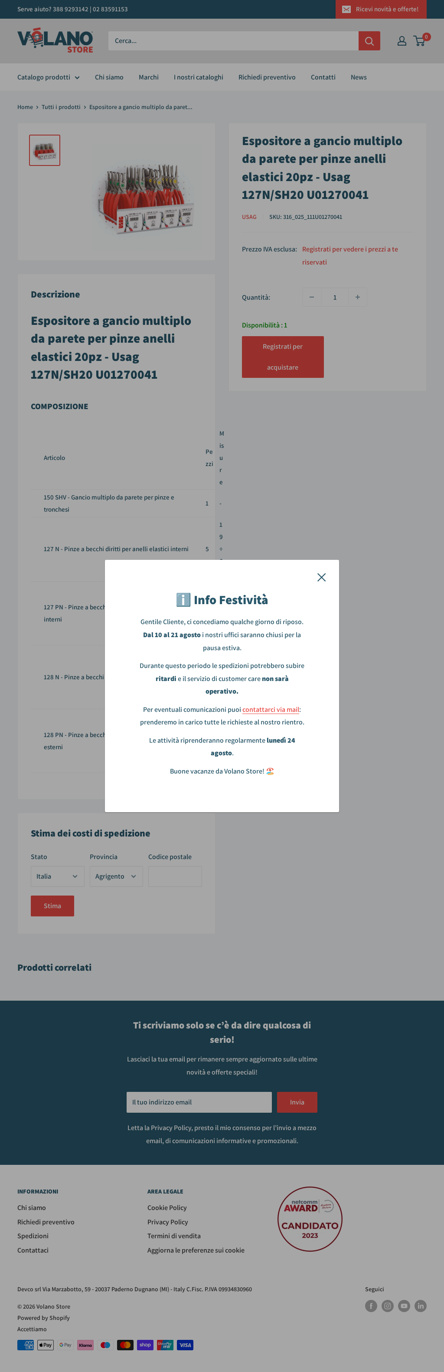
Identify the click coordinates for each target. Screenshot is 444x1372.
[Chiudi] (321, 576)
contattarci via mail (270, 709)
